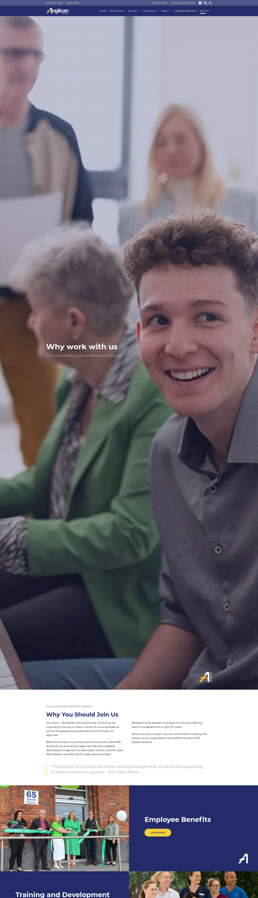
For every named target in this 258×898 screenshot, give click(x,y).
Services (132, 11)
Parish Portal (160, 3)
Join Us (203, 11)
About (164, 11)
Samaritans (72, 3)
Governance (149, 11)
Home (103, 11)
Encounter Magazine (183, 3)
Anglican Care (54, 3)
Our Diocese (115, 11)
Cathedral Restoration (185, 11)
